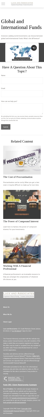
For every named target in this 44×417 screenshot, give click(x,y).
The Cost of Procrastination (17, 177)
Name (3, 75)
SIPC (38, 356)
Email (3, 88)
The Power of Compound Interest (20, 221)
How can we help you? (9, 101)
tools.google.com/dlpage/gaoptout (14, 402)
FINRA (34, 356)
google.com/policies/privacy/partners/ (24, 398)
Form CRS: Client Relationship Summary (20, 384)
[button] (6, 307)
